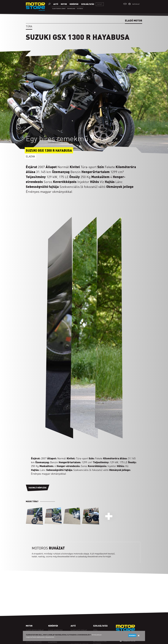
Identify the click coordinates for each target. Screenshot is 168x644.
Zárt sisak (28, 641)
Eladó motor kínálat (35, 630)
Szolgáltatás (100, 625)
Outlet (99, 4)
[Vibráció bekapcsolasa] (125, 4)
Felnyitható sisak (36, 641)
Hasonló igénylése (37, 487)
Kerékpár (53, 625)
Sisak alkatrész (38, 642)
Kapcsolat (136, 4)
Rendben (132, 635)
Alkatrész (52, 642)
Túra (29, 26)
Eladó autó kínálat (79, 630)
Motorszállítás (100, 641)
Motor (29, 625)
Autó (73, 625)
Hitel (95, 630)
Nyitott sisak (29, 642)
